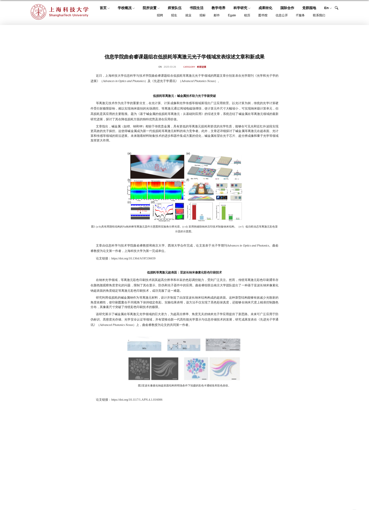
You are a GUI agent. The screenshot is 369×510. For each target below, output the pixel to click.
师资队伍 (175, 8)
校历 (247, 15)
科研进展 (201, 67)
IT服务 (300, 15)
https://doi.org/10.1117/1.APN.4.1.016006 (136, 399)
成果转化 (265, 8)
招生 (174, 15)
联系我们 (319, 15)
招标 (202, 15)
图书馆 (263, 15)
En (326, 8)
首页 (103, 8)
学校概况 (125, 8)
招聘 (160, 15)
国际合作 (287, 8)
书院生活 (197, 8)
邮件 (217, 15)
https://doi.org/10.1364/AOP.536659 (133, 258)
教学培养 (218, 8)
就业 (188, 15)
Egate (232, 15)
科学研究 (240, 8)
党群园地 (309, 8)
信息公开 (282, 15)
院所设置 (150, 8)
